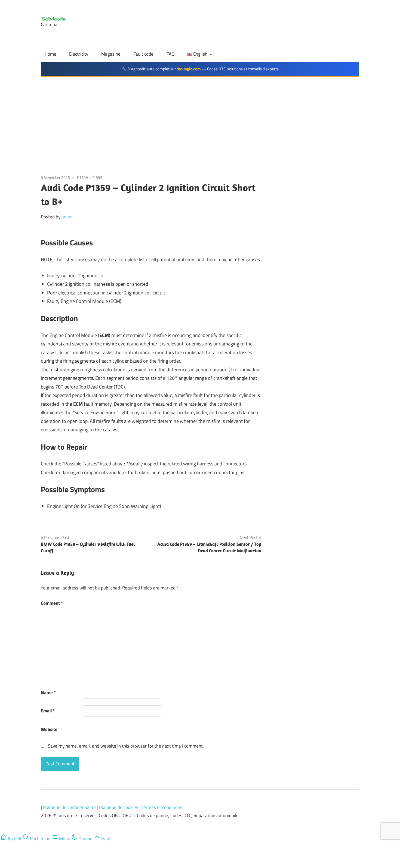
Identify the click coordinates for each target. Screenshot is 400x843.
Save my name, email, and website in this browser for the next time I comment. (126, 745)
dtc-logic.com (189, 69)
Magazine (111, 54)
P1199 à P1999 (89, 177)
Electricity (78, 54)
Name (48, 692)
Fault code (143, 54)
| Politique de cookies (118, 807)
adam (67, 216)
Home (50, 54)
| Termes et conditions (160, 807)
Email (48, 710)
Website (49, 729)
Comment (52, 603)
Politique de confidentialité (70, 807)
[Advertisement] (200, 117)
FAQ (170, 54)
